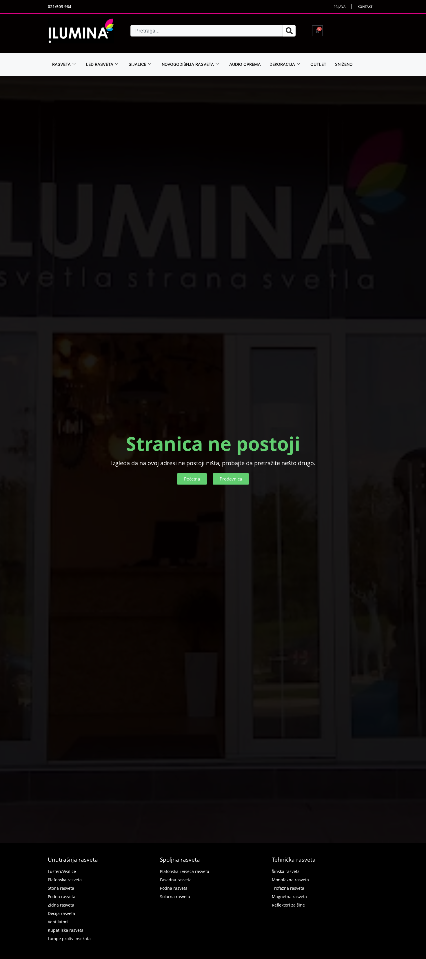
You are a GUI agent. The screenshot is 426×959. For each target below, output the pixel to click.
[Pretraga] (289, 31)
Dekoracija (282, 64)
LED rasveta (99, 64)
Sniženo (344, 64)
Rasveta (61, 64)
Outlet (318, 64)
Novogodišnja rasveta (188, 64)
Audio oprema (245, 64)
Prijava (339, 6)
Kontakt (365, 6)
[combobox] (206, 31)
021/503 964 (59, 6)
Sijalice (137, 64)
